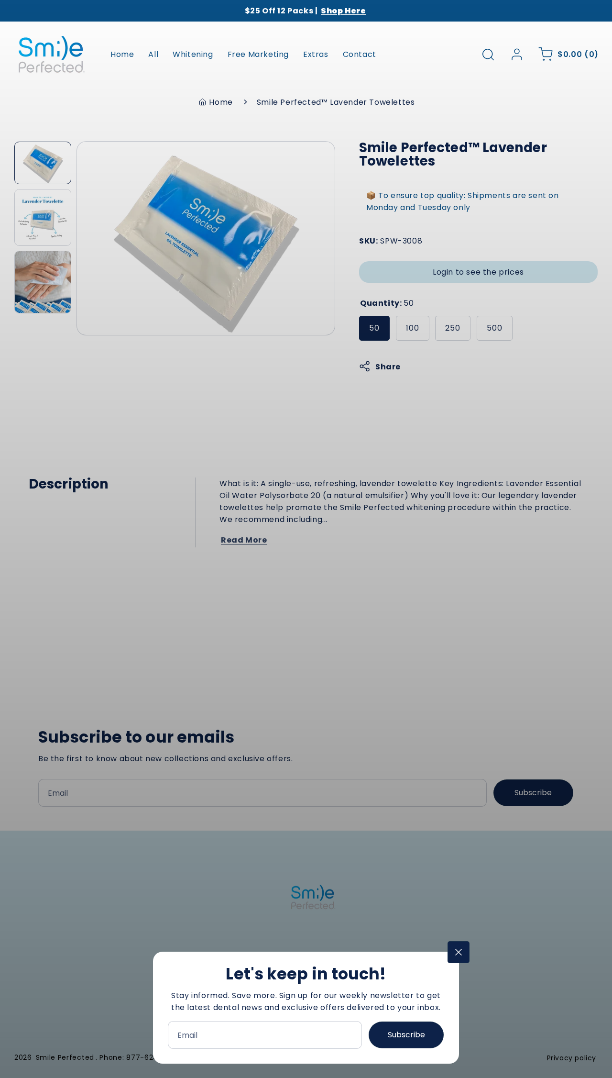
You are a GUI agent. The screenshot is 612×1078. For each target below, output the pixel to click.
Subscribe (406, 1034)
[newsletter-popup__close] (459, 952)
